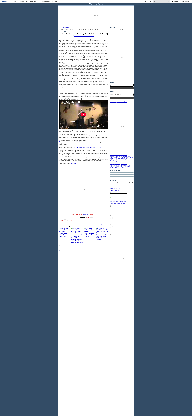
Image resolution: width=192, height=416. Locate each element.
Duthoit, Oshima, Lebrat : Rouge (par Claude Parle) (118, 155)
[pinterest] (151, 1)
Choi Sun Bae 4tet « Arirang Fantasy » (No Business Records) (120, 166)
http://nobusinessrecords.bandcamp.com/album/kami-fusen (71, 141)
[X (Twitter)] (148, 1)
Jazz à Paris (61, 27)
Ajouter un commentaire (71, 249)
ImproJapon (68, 27)
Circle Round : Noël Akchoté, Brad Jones (117, 167)
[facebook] (146, 1)
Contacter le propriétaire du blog (118, 102)
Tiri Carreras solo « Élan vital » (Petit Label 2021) (118, 161)
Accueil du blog (112, 31)
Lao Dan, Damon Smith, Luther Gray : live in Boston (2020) (120, 165)
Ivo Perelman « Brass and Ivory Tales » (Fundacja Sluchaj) (120, 156)
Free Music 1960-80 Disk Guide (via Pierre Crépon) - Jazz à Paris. (87, 147)
